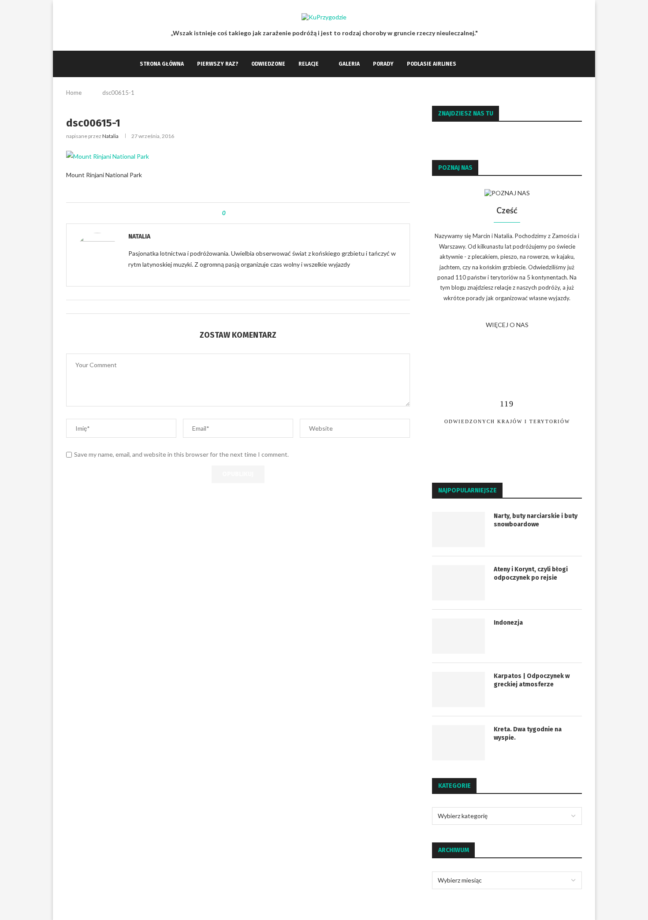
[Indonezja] (458, 636)
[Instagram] (481, 64)
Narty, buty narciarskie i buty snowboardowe (535, 520)
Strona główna (162, 64)
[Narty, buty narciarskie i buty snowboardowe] (458, 529)
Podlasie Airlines (431, 64)
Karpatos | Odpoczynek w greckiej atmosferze (532, 680)
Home (74, 92)
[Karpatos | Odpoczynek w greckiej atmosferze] (458, 689)
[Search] (503, 64)
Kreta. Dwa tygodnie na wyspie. (528, 734)
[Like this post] (230, 213)
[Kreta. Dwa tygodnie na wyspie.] (458, 742)
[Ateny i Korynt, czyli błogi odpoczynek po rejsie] (458, 582)
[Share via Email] (248, 213)
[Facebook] (471, 64)
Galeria (349, 64)
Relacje (308, 64)
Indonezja (508, 622)
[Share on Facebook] (239, 213)
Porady (383, 64)
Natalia (110, 136)
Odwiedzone (268, 64)
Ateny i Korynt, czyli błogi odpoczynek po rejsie (531, 574)
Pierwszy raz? (217, 64)
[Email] (490, 64)
